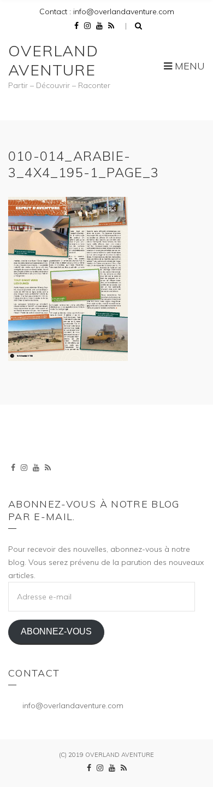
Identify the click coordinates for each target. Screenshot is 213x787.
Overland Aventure (53, 60)
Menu (188, 66)
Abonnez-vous (56, 631)
